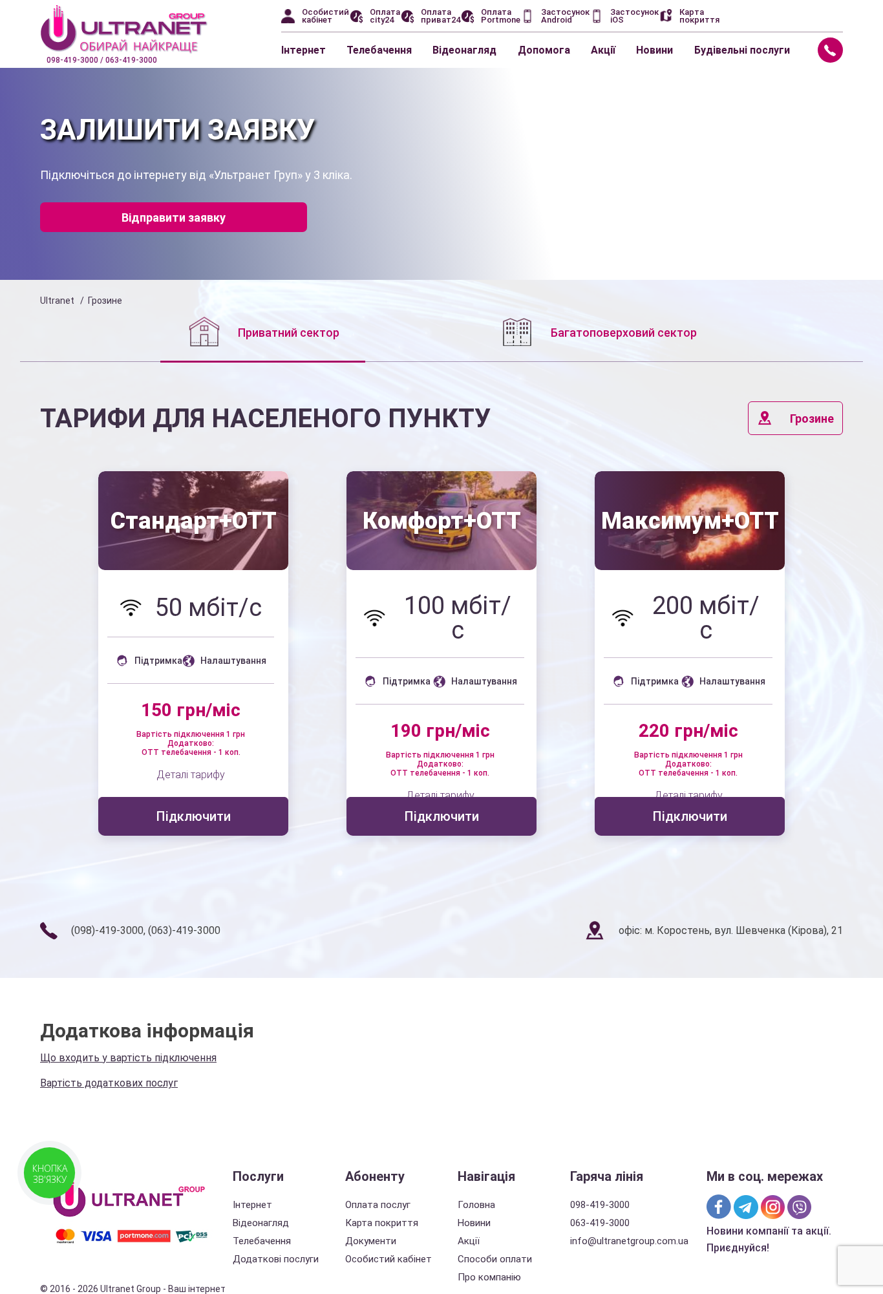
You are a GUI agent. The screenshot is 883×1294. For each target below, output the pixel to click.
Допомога (544, 50)
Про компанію (489, 1277)
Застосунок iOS (634, 16)
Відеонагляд (464, 50)
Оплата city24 (385, 16)
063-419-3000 (600, 1223)
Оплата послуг (377, 1205)
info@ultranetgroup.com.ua (629, 1241)
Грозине (812, 418)
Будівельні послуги (742, 50)
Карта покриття (699, 16)
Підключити (193, 816)
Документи (370, 1241)
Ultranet (57, 300)
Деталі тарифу (190, 775)
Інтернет (303, 50)
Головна (476, 1205)
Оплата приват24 (440, 16)
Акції (603, 50)
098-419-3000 (600, 1205)
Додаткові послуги (276, 1259)
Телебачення (379, 50)
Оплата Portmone (500, 16)
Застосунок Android (565, 16)
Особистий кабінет (325, 16)
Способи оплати (495, 1259)
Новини (654, 50)
